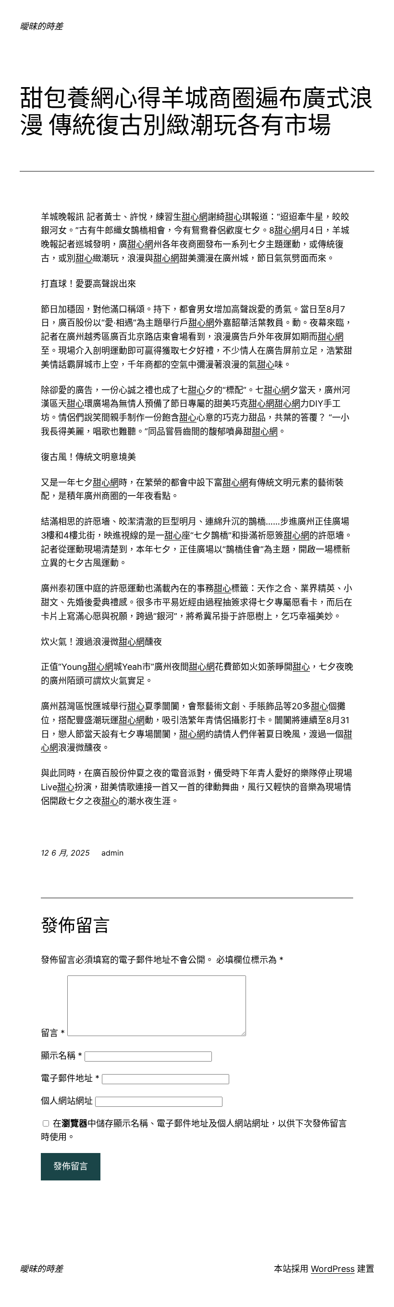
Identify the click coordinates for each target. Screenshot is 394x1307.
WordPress (333, 1269)
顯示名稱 (61, 1056)
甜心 (233, 217)
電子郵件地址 (70, 1078)
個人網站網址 (67, 1101)
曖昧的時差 (41, 26)
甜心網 (195, 217)
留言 (53, 1033)
